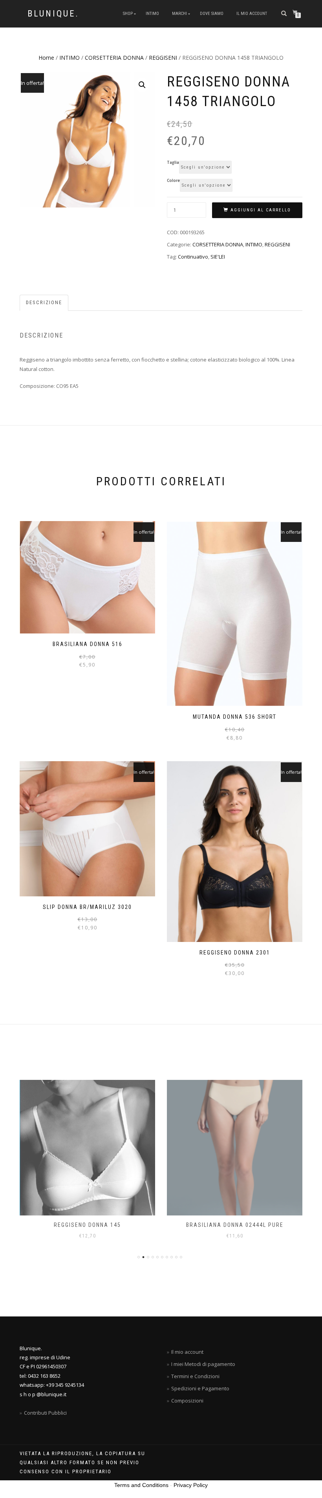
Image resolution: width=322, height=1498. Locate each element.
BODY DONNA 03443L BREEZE (234, 1225)
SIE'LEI (217, 256)
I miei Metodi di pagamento (203, 1364)
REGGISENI (163, 57)
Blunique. (53, 13)
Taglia (173, 163)
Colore (173, 181)
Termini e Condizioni (195, 1376)
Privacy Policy (191, 1485)
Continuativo (193, 256)
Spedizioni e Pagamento (200, 1388)
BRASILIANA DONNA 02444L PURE (87, 1225)
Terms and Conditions (141, 1485)
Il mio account (251, 13)
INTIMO (152, 13)
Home (46, 57)
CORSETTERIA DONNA (114, 57)
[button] (142, 85)
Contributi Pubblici (45, 1412)
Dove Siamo (211, 13)
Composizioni (187, 1400)
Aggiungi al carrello (261, 210)
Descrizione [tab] (44, 302)
